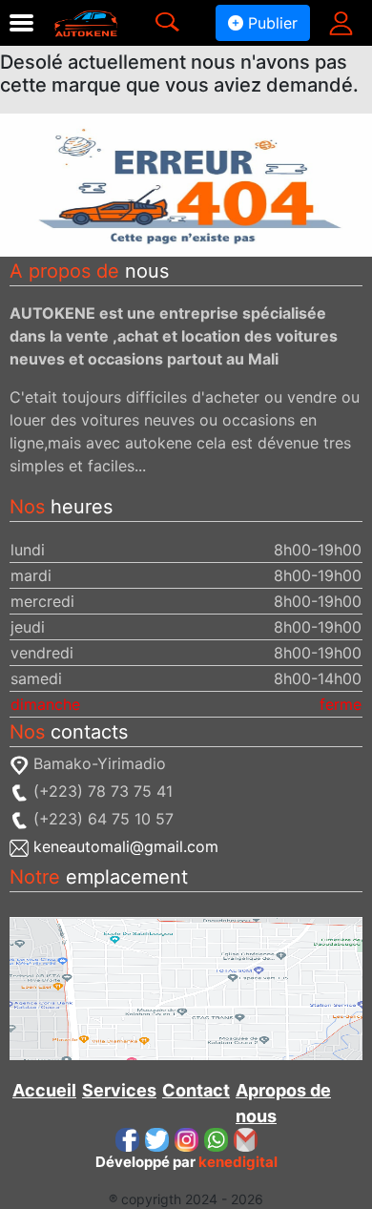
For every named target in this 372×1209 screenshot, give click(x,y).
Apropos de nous (283, 1103)
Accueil (44, 1090)
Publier (270, 22)
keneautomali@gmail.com (125, 846)
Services (119, 1090)
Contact (196, 1090)
